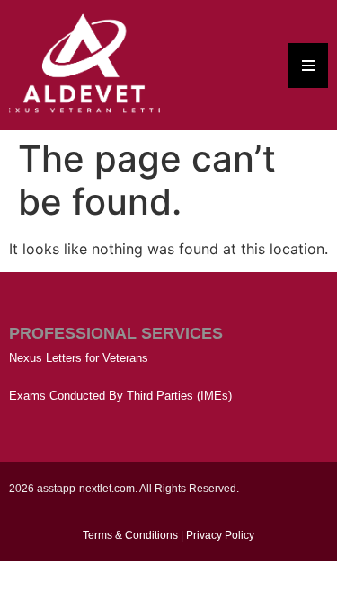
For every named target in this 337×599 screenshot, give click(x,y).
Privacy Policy (220, 535)
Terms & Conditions (130, 535)
